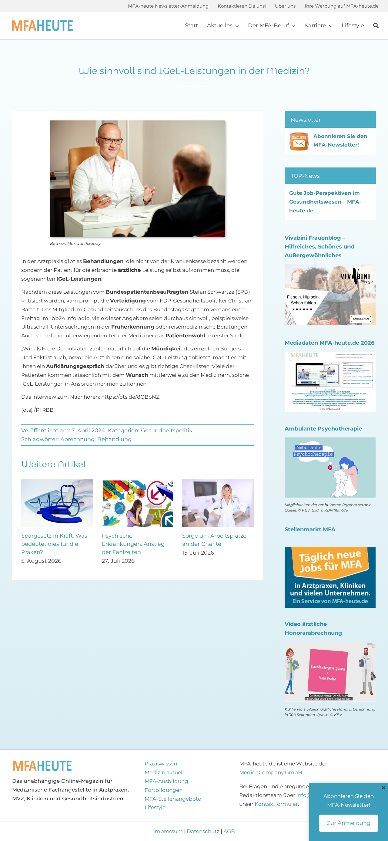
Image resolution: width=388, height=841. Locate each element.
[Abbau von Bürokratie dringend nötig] (57, 482)
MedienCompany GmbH (270, 772)
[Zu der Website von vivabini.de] (330, 268)
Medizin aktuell (164, 772)
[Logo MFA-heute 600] (42, 23)
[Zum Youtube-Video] (330, 646)
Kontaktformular (276, 804)
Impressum (168, 831)
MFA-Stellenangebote (173, 799)
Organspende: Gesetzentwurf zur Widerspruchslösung (130, 544)
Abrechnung (77, 439)
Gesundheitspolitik (166, 430)
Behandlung (114, 439)
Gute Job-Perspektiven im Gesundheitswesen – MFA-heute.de (325, 202)
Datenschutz (203, 831)
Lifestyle (155, 807)
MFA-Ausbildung (166, 781)
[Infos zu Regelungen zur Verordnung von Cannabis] (218, 482)
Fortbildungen (163, 790)
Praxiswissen (161, 764)
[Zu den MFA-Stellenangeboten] (330, 551)
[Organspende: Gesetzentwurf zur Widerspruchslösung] (137, 482)
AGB (229, 831)
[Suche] (376, 25)
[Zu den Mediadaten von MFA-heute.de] (330, 356)
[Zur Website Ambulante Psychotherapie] (330, 441)
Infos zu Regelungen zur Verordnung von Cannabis (215, 544)
